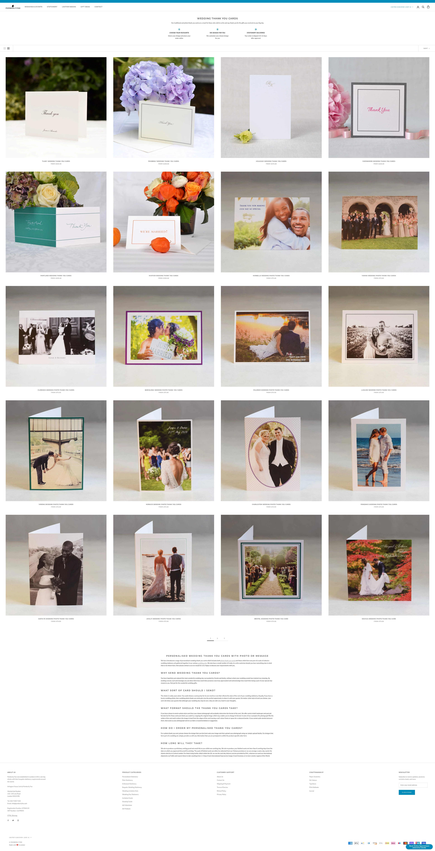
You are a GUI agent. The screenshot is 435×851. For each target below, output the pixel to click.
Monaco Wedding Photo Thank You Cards (163, 504)
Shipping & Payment (223, 784)
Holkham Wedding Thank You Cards (271, 161)
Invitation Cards (127, 798)
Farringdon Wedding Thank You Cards (378, 161)
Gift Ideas (85, 7)
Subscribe (407, 792)
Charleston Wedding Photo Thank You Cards (271, 504)
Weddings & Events (33, 7)
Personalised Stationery (130, 777)
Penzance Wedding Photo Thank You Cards (379, 504)
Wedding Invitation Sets (130, 791)
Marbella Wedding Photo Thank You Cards (271, 275)
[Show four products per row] (8, 48)
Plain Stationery (127, 780)
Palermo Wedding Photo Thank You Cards (271, 390)
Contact (98, 7)
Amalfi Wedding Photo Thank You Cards (164, 619)
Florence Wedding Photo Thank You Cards (56, 390)
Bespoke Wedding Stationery (132, 787)
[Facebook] (8, 820)
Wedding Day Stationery (130, 794)
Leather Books (69, 7)
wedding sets (202, 663)
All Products (126, 809)
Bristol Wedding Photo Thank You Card (271, 619)
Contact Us (220, 780)
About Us (220, 777)
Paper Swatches (314, 777)
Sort (426, 48)
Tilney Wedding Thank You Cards (56, 161)
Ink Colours (313, 780)
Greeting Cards (127, 802)
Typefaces (312, 784)
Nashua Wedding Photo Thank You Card (379, 619)
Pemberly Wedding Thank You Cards (163, 161)
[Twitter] (13, 820)
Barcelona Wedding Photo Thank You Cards (164, 390)
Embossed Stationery (129, 784)
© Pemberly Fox (15, 842)
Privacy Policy (221, 794)
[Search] (423, 7)
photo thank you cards (228, 661)
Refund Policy (221, 791)
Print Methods (314, 787)
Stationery (52, 7)
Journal (311, 791)
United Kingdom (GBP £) (401, 7)
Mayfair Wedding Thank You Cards (163, 275)
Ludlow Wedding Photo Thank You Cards (379, 390)
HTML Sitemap (12, 816)
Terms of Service (222, 787)
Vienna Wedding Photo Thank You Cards (379, 275)
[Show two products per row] (5, 48)
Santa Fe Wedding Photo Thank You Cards (56, 619)
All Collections (127, 805)
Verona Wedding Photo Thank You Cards (56, 504)
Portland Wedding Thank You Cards (56, 275)
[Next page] (224, 638)
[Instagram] (18, 820)
